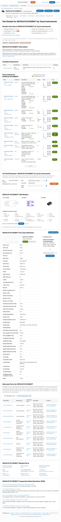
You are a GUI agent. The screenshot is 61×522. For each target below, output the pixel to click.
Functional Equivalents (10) (24, 396)
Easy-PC (17, 219)
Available (14, 31)
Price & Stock (15, 15)
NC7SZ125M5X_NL (7, 421)
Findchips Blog (45, 2)
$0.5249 (28, 405)
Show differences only (11, 242)
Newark (16, 82)
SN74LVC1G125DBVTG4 (8, 416)
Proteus (50, 219)
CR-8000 (6, 216)
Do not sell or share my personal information (31, 514)
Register (52, 2)
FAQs (15, 17)
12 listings (16, 29)
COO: (22, 180)
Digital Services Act (15, 514)
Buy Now (55, 82)
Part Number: (4, 181)
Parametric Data (54, 232)
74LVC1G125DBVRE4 (7, 410)
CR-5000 (51, 215)
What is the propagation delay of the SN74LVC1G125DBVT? (15, 495)
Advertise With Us (46, 514)
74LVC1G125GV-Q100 (8, 438)
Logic (2, 8)
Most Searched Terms (27, 513)
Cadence (17, 215)
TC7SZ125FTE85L (7, 449)
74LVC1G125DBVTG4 (8, 405)
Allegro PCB (6, 215)
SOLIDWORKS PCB (30, 220)
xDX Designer (52, 216)
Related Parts (10, 17)
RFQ (55, 142)
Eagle (16, 213)
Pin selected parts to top (39, 76)
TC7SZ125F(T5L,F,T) (7, 427)
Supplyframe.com (38, 516)
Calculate (54, 183)
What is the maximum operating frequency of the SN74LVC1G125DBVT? (18, 484)
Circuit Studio (41, 215)
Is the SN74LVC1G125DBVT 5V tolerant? (11, 489)
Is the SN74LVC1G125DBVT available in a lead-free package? (16, 506)
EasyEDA (6, 219)
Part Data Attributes (40, 15)
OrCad (27, 213)
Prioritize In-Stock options (39, 74)
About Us (18, 513)
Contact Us (12, 513)
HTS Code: (23, 183)
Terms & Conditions (28, 227)
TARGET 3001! (41, 220)
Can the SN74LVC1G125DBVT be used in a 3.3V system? (15, 499)
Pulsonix (6, 220)
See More (45, 87)
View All (30, 166)
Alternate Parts (49, 15)
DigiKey (16, 110)
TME (16, 151)
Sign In (58, 2)
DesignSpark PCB (19, 216)
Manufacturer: (5, 183)
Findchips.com (5, 2)
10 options (50, 31)
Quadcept (17, 220)
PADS (39, 213)
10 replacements (49, 29)
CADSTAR (28, 215)
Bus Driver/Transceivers (8, 8)
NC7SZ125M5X (6, 432)
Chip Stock (17, 159)
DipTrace (40, 216)
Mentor (39, 219)
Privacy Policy (38, 227)
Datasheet (32, 241)
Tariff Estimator (23, 15)
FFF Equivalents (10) (9, 396)
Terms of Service (54, 513)
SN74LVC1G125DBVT (8, 68)
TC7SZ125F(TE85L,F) (8, 454)
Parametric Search (37, 513)
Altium (5, 213)
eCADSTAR (28, 219)
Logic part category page (8, 56)
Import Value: (22, 186)
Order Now (55, 134)
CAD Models (31, 15)
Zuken (50, 220)
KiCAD (50, 213)
